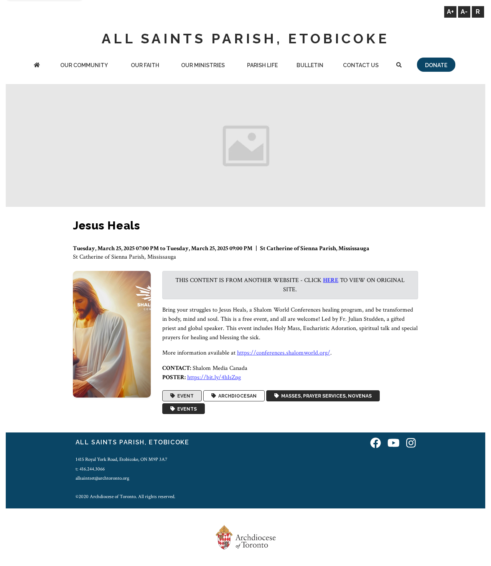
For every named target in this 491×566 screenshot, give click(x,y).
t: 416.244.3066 (90, 469)
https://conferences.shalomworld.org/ (283, 353)
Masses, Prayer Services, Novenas (325, 396)
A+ (450, 11)
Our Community (84, 65)
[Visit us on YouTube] (393, 443)
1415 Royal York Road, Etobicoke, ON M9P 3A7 (121, 459)
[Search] (398, 66)
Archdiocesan (236, 396)
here (330, 280)
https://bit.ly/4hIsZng (214, 377)
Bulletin (310, 65)
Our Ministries (203, 65)
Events (186, 408)
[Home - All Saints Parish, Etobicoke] (37, 66)
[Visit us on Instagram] (411, 443)
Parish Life (262, 65)
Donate (436, 65)
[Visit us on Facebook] (375, 443)
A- (464, 11)
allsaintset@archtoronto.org (102, 478)
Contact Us (361, 65)
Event (184, 396)
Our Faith (145, 65)
